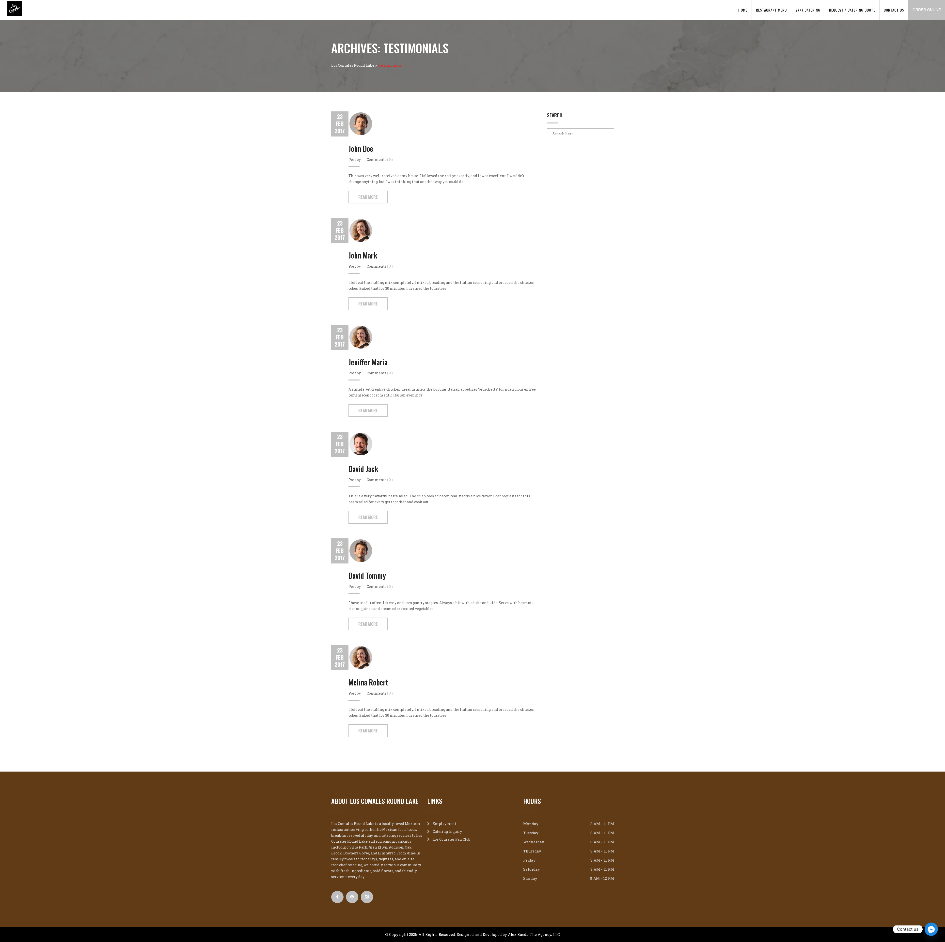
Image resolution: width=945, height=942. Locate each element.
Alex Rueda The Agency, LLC (534, 934)
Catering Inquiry (447, 831)
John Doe (360, 148)
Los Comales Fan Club (451, 839)
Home (742, 10)
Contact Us (894, 10)
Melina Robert (368, 682)
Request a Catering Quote (852, 10)
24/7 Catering (807, 10)
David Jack (363, 468)
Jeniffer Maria (368, 361)
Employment (444, 823)
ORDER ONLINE (927, 10)
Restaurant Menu (771, 10)
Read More (368, 197)
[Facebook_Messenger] (931, 929)
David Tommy (367, 575)
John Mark (362, 255)
